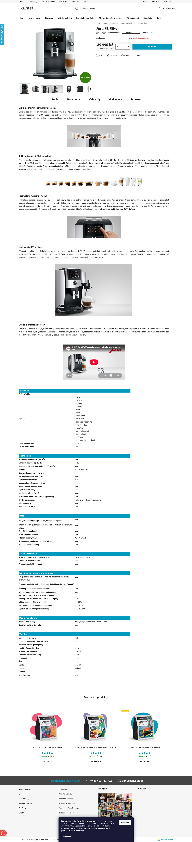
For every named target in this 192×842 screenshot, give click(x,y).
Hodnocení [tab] (115, 99)
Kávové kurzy (32, 2)
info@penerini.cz (132, 780)
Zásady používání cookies (69, 808)
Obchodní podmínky (66, 799)
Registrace (167, 1)
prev (20, 739)
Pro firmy (75, 2)
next (171, 739)
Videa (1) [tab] (94, 99)
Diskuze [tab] (136, 99)
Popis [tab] (54, 99)
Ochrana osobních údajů (68, 803)
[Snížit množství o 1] (117, 46)
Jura (151, 33)
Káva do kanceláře (48, 2)
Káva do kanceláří (26, 803)
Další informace (77, 831)
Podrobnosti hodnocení (131, 33)
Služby (21, 813)
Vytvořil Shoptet (167, 839)
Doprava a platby (65, 794)
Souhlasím (125, 822)
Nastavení (67, 836)
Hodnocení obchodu (66, 813)
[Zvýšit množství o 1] (128, 46)
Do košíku (152, 46)
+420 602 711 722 (101, 780)
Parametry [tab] (73, 99)
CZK (143, 1)
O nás (21, 2)
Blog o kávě (63, 2)
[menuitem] (21, 18)
